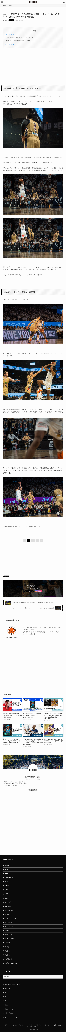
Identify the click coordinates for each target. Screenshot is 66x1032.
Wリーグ (7, 902)
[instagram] (31, 790)
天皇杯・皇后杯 (10, 939)
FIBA (6, 873)
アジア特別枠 (9, 910)
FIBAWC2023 (9, 878)
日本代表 (8, 943)
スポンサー (8, 914)
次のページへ (9, 44)
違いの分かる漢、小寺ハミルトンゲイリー (21, 38)
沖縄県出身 (8, 959)
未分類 (7, 947)
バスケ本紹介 (9, 926)
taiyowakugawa (11, 637)
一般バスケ (8, 935)
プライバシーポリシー (11, 1017)
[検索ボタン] (64, 2)
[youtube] (37, 790)
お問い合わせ (9, 1013)
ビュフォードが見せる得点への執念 (19, 41)
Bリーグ (11, 20)
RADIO (7, 886)
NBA (6, 882)
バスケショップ (10, 922)
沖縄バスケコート (10, 955)
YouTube (8, 906)
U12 (6, 890)
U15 (6, 894)
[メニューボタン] (2, 2)
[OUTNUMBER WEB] (33, 2)
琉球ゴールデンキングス (12, 963)
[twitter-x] (29, 790)
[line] (34, 790)
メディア (8, 930)
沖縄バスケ (8, 951)
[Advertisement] (33, 66)
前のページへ (9, 34)
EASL (7, 869)
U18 (6, 898)
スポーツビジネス (10, 918)
